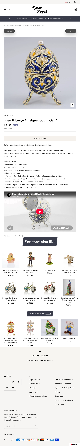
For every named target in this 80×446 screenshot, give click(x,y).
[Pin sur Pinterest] (15, 236)
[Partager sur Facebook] (12, 236)
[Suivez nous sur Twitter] (13, 382)
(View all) (48, 314)
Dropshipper (59, 396)
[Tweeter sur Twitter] (19, 236)
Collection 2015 (15, 25)
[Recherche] (9, 10)
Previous (9, 31)
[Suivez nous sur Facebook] (7, 382)
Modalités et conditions (38, 396)
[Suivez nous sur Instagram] (18, 382)
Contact (32, 388)
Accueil (6, 25)
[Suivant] (75, 111)
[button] (74, 444)
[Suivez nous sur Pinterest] (7, 387)
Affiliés (57, 392)
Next (70, 31)
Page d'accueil (34, 380)
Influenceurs (59, 404)
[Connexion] (75, 2)
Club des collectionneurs (64, 380)
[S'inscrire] (35, 426)
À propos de (33, 392)
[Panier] (75, 10)
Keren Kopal (9, 115)
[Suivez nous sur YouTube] (13, 387)
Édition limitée (34, 384)
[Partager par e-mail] (22, 236)
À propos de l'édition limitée (65, 388)
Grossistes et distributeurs (64, 400)
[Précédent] (5, 111)
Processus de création (63, 384)
